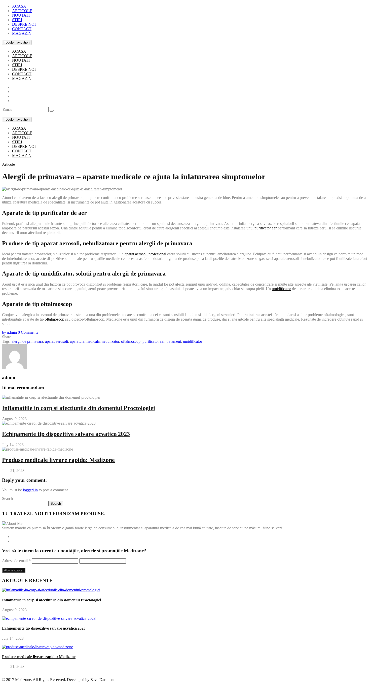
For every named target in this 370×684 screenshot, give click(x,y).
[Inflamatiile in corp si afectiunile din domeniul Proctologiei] (51, 590)
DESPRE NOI (24, 24)
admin (9, 332)
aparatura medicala (85, 341)
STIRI (17, 20)
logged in (30, 490)
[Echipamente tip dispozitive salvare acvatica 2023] (49, 618)
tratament (173, 341)
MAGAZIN (21, 33)
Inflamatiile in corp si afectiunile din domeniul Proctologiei (78, 408)
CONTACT (21, 29)
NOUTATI (21, 15)
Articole (8, 164)
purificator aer (265, 228)
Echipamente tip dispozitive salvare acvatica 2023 (66, 434)
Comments (28, 332)
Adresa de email (16, 561)
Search (7, 498)
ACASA (19, 6)
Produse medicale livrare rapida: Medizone (58, 460)
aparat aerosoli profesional (145, 254)
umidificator (281, 289)
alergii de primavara (27, 341)
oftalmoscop (54, 319)
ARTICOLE (22, 11)
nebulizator (110, 341)
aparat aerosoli (56, 341)
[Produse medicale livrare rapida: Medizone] (37, 647)
